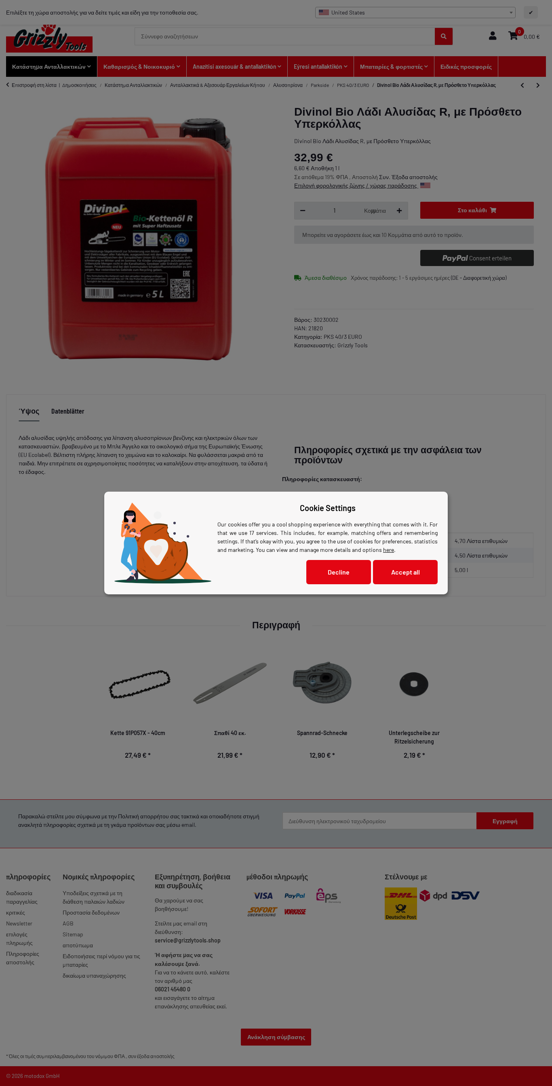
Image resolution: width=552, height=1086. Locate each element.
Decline (339, 572)
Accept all (405, 572)
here (388, 549)
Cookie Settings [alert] (328, 508)
